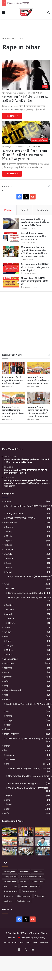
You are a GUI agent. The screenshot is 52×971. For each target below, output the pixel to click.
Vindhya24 (8, 901)
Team (21, 942)
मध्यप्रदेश (7, 699)
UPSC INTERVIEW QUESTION (20, 518)
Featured (8, 545)
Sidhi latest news (24, 896)
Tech (6, 636)
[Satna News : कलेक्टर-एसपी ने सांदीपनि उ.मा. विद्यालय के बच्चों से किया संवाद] (42, 851)
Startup (9, 654)
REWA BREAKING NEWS (30, 886)
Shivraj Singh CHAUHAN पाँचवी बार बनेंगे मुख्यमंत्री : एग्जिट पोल (34, 281)
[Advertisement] (26, 320)
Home (7, 38)
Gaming (9, 527)
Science (10, 609)
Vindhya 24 (9, 147)
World (9, 614)
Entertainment (10, 522)
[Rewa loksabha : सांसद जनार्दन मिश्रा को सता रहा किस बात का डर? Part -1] (11, 237)
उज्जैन (6, 672)
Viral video (9, 663)
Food (8, 563)
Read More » (12, 116)
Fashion (9, 558)
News (6, 584)
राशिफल (7, 729)
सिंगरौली (9, 804)
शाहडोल (9, 795)
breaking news (10, 871)
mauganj (10, 755)
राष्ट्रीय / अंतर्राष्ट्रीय (11, 734)
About (14, 942)
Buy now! (43, 942)
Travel (9, 572)
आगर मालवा (8, 668)
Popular (8, 210)
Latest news (37, 871)
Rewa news (8, 896)
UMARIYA (11, 759)
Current (7, 501)
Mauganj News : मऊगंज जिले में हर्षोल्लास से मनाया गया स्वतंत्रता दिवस (38, 380)
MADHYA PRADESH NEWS (32, 876)
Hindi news (24, 871)
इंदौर (7, 711)
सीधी (7, 809)
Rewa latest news (11, 891)
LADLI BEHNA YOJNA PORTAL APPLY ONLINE (29, 704)
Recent (24, 210)
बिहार (6, 695)
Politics (9, 605)
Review (7, 632)
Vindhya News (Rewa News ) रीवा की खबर (28, 788)
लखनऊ (7, 746)
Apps (8, 641)
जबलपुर (9, 720)
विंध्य (5, 750)
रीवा (7, 764)
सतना (8, 800)
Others (7, 627)
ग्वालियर (9, 716)
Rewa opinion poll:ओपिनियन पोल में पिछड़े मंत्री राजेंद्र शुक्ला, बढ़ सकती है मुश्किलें (35, 267)
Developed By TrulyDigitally (32, 937)
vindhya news (10, 93)
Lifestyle (8, 554)
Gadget (9, 645)
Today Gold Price (14, 513)
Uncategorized (10, 659)
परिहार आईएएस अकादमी (12, 690)
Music (9, 536)
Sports (9, 540)
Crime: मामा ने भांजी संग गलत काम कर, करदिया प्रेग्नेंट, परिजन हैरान (25, 99)
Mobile (9, 650)
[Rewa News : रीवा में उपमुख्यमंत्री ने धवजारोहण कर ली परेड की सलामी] (13, 368)
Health (9, 567)
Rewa (14, 886)
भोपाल (8, 725)
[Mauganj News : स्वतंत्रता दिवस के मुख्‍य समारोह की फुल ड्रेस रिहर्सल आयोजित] (13, 398)
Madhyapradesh (10, 876)
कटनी (6, 686)
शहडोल (6, 813)
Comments (42, 210)
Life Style (8, 549)
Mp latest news (10, 881)
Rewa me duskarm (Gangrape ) (24, 783)
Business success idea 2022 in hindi (26, 593)
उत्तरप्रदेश (7, 677)
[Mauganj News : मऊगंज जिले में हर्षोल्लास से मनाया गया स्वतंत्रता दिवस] (38, 368)
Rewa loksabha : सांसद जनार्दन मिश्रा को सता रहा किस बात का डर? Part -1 (33, 236)
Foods (11, 618)
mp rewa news (37, 881)
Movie (9, 531)
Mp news (23, 881)
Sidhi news (39, 896)
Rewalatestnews (29, 891)
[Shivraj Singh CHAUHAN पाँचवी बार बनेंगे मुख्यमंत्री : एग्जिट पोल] (11, 282)
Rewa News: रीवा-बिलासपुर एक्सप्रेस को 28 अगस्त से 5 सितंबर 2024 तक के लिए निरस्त (35, 222)
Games (11, 623)
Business (10, 588)
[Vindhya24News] (26, 12)
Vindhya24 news (23, 901)
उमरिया (6, 681)
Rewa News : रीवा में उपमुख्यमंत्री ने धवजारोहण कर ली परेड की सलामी (12, 380)
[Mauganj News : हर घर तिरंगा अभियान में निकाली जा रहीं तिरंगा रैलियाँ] (42, 841)
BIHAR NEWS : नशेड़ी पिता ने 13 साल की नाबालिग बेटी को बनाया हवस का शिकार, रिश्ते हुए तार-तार (24, 155)
